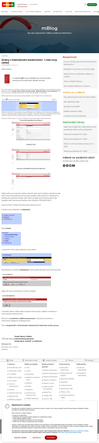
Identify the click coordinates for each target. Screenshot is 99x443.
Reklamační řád (67, 389)
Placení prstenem (50, 370)
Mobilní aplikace (32, 398)
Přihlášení (92, 5)
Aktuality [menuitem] (4, 11)
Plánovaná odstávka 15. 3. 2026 (75, 134)
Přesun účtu (65, 392)
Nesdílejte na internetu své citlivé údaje (79, 69)
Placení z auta (48, 383)
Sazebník (64, 382)
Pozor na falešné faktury (73, 81)
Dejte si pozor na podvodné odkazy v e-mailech (79, 75)
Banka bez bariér (15, 377)
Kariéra (11, 390)
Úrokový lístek (66, 385)
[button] (8, 4)
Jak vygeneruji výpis (71, 102)
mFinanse (13, 381)
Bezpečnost (13, 396)
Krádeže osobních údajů (73, 111)
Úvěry (28, 371)
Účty (28, 367)
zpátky (5, 56)
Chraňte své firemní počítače (75, 116)
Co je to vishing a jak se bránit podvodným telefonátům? (80, 63)
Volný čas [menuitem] (68, 11)
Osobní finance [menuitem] (22, 4)
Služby (28, 386)
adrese (56, 325)
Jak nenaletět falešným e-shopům (77, 86)
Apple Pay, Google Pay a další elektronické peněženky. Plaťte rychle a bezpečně (80, 128)
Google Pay (47, 395)
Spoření (29, 383)
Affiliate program (15, 399)
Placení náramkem (50, 373)
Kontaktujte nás (15, 367)
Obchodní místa (15, 371)
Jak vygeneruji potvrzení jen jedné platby (80, 97)
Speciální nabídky (67, 379)
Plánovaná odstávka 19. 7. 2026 (75, 151)
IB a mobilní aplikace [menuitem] (33, 11)
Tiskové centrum (15, 393)
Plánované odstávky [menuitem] (82, 11)
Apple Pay (47, 392)
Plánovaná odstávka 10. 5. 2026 (75, 139)
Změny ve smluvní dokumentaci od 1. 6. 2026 (79, 145)
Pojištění (29, 390)
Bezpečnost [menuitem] (57, 11)
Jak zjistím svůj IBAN (72, 106)
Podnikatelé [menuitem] (33, 4)
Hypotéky (30, 374)
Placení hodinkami (50, 377)
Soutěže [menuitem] (47, 11)
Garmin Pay (47, 399)
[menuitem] (64, 165)
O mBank (12, 374)
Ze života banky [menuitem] (17, 11)
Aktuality (4, 347)
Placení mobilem (49, 380)
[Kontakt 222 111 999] (85, 5)
